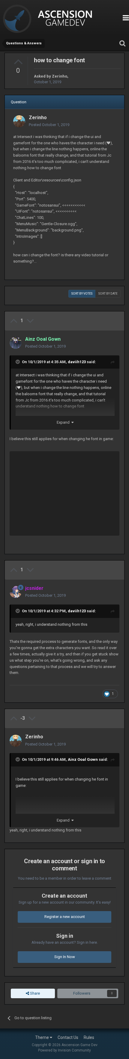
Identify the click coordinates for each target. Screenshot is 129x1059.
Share (34, 993)
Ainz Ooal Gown (83, 759)
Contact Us (68, 1037)
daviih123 (77, 362)
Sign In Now (64, 957)
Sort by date (108, 293)
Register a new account (64, 916)
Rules (89, 1037)
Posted (49, 124)
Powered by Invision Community (64, 1050)
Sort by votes (81, 293)
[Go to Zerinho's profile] (19, 121)
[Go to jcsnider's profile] (16, 592)
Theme (42, 1037)
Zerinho (59, 76)
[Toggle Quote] (18, 361)
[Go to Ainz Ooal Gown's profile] (16, 343)
